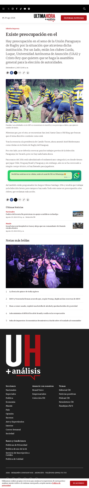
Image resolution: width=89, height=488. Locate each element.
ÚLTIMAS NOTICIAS (74, 18)
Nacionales (10, 212)
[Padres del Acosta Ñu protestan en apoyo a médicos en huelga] (78, 214)
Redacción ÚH (30, 217)
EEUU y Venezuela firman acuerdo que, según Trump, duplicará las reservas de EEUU (44, 299)
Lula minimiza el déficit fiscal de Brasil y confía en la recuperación (37, 313)
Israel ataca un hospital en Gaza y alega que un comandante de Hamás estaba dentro (35, 227)
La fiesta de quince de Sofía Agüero (24, 292)
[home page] (44, 18)
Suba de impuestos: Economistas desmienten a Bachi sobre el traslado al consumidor (45, 321)
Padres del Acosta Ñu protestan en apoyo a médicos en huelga (32, 214)
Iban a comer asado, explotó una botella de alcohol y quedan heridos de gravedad (43, 306)
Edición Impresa (12, 29)
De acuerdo (78, 483)
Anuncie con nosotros (43, 386)
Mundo (8, 224)
